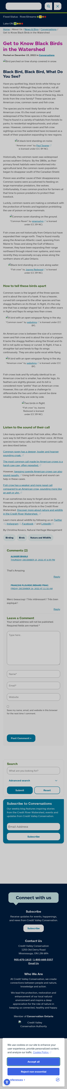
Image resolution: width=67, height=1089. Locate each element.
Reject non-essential (33, 1071)
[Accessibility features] (7, 1082)
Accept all (34, 1061)
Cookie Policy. (41, 1052)
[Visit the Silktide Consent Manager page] (58, 1080)
